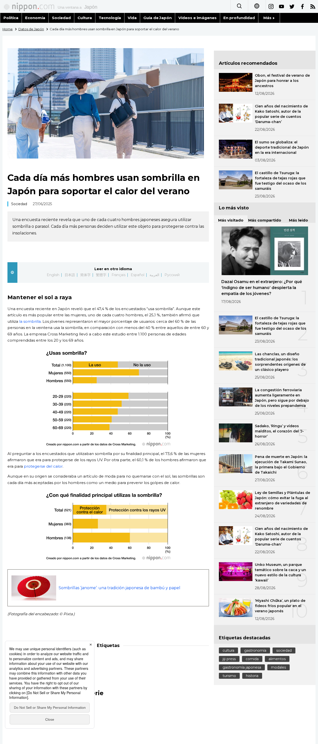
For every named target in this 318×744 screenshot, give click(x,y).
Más (268, 17)
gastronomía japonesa (242, 667)
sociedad (284, 650)
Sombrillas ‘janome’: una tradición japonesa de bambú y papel (119, 587)
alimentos (277, 659)
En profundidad (239, 17)
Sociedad (61, 17)
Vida (132, 17)
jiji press (229, 659)
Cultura (85, 17)
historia (252, 676)
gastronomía (255, 650)
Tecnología (110, 17)
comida (252, 659)
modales (278, 667)
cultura (228, 650)
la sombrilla (30, 321)
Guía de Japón (157, 17)
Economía (35, 17)
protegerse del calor (43, 466)
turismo (229, 676)
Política (10, 17)
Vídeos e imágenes (197, 17)
